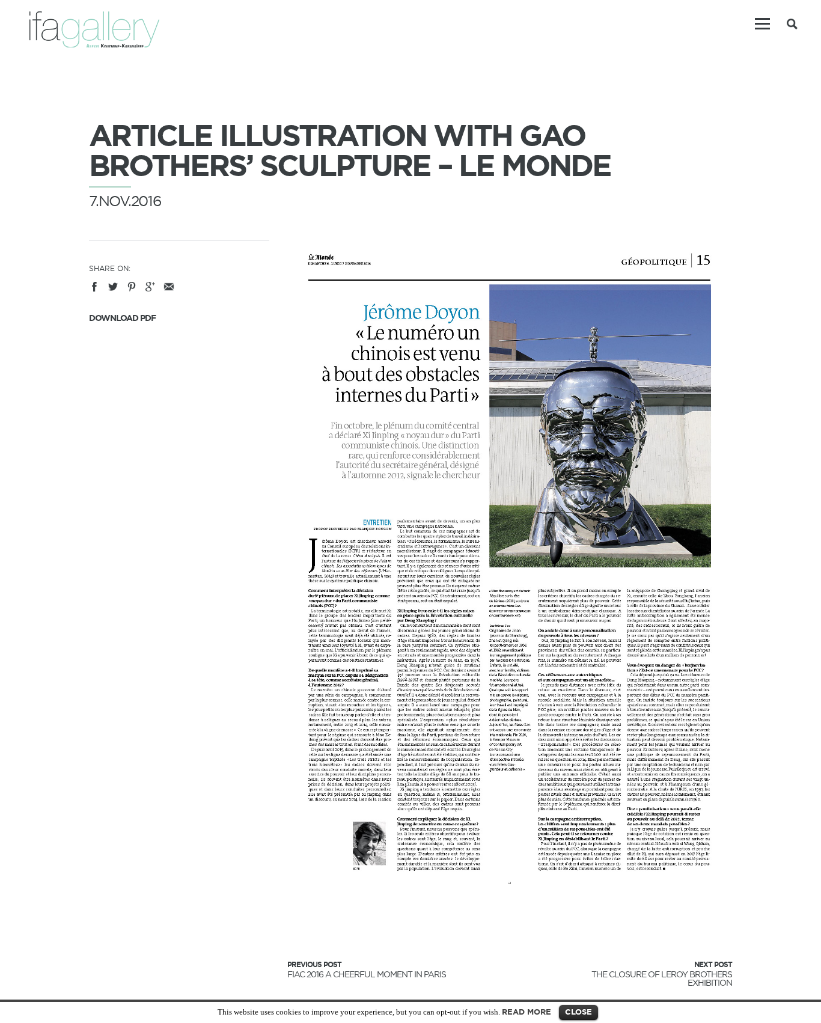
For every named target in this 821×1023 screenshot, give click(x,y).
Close (578, 1011)
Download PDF (122, 318)
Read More (526, 1011)
